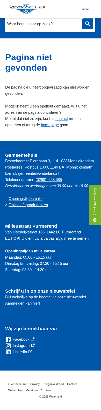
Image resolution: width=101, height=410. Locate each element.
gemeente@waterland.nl (38, 173)
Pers (49, 390)
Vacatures (34, 391)
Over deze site (17, 384)
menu (85, 9)
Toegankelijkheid (53, 384)
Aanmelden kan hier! (22, 303)
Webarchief (15, 390)
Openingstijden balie (25, 198)
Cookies (72, 384)
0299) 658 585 (49, 179)
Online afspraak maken (28, 205)
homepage (50, 125)
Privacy (35, 384)
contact (61, 118)
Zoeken (87, 24)
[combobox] (42, 24)
